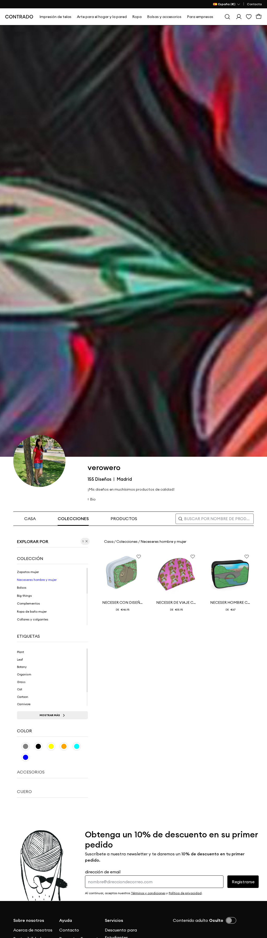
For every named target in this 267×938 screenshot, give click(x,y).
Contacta (254, 4)
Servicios (114, 920)
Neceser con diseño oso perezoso (122, 602)
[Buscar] (227, 16)
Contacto (69, 930)
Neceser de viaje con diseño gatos (176, 602)
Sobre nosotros (28, 920)
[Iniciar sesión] (239, 17)
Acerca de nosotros (32, 930)
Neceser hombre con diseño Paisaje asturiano (230, 602)
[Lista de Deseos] (249, 17)
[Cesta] (259, 16)
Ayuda (65, 920)
